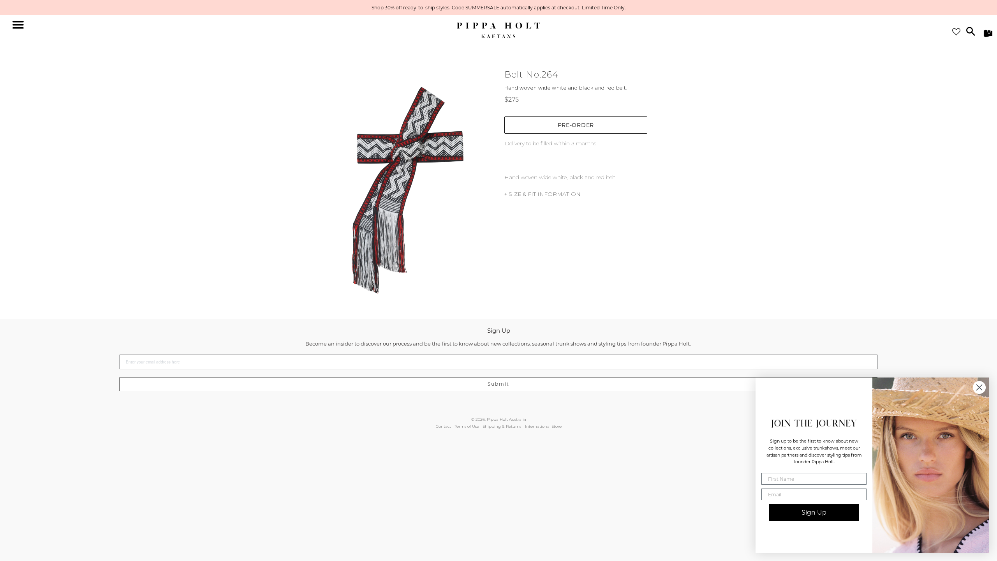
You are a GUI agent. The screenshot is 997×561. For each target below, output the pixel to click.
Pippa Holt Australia (506, 419)
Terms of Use (467, 426)
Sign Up (813, 512)
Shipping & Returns (502, 426)
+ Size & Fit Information (542, 194)
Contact (443, 426)
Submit (498, 384)
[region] (498, 7)
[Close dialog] (979, 387)
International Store (543, 426)
